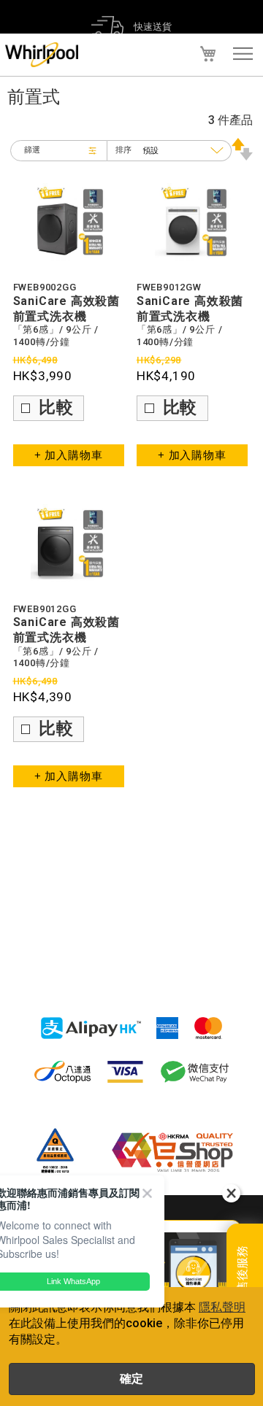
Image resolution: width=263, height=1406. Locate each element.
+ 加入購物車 (68, 455)
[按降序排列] (242, 156)
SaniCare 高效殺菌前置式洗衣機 (67, 308)
